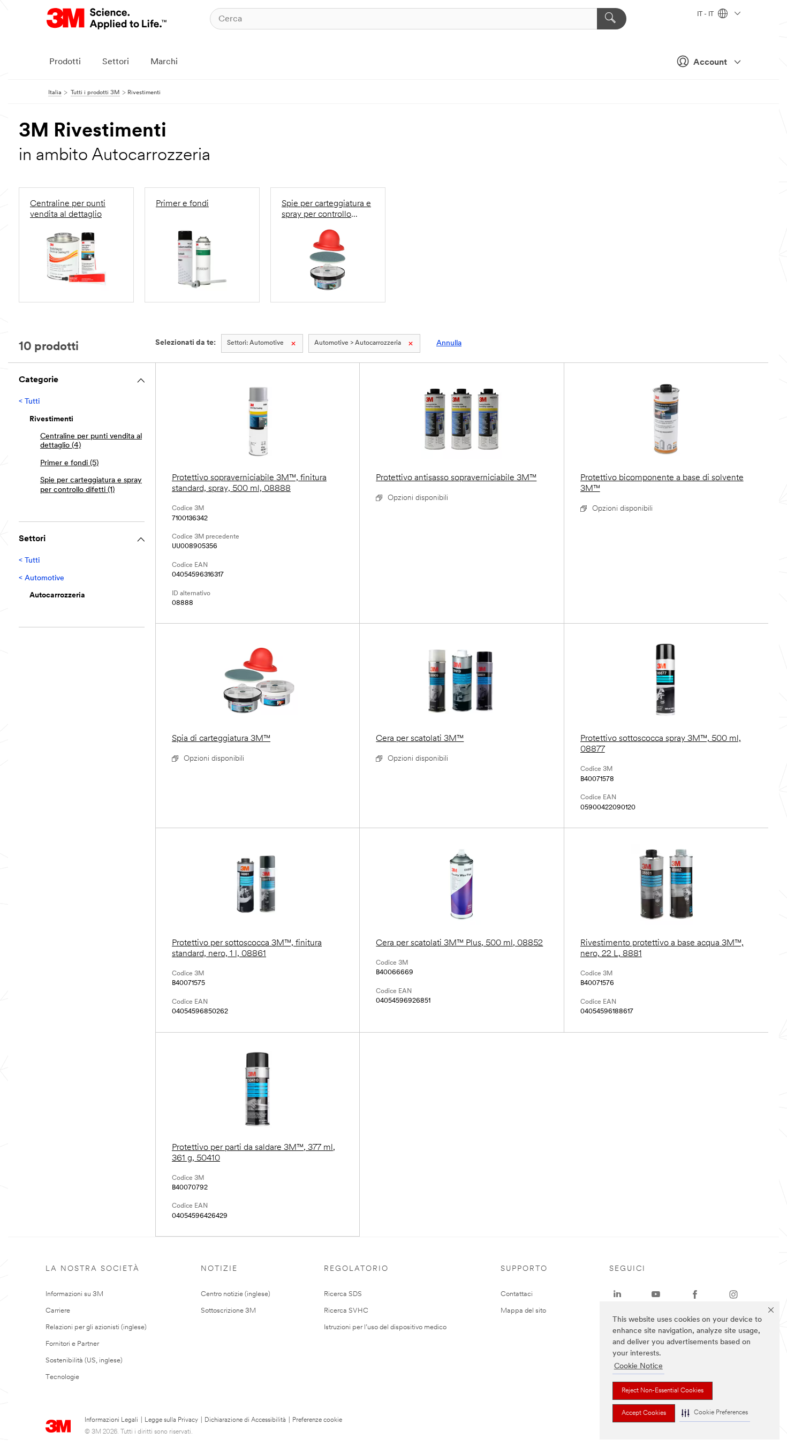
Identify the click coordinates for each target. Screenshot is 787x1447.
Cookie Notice (638, 1366)
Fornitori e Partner (72, 1343)
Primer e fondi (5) (69, 463)
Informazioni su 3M (74, 1294)
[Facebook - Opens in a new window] (695, 1294)
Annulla (448, 343)
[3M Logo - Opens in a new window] (107, 18)
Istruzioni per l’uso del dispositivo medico (385, 1327)
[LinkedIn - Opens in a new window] (617, 1294)
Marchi (164, 62)
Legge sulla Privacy (171, 1420)
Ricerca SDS (343, 1294)
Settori (115, 62)
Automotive (255, 343)
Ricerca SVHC (346, 1310)
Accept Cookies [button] (644, 1413)
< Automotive (41, 578)
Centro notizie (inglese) (235, 1294)
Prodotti (65, 62)
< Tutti (29, 402)
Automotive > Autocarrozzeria (357, 343)
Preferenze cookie (317, 1420)
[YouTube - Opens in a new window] (656, 1294)
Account (710, 62)
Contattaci (517, 1294)
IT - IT (706, 14)
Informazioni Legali (111, 1420)
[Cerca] (611, 18)
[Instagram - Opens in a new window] (733, 1294)
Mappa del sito (523, 1310)
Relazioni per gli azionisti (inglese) (96, 1327)
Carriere (58, 1310)
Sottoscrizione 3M (228, 1310)
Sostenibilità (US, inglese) (84, 1360)
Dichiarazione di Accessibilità (245, 1420)
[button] (714, 1413)
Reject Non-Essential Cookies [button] (662, 1391)
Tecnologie (62, 1377)
